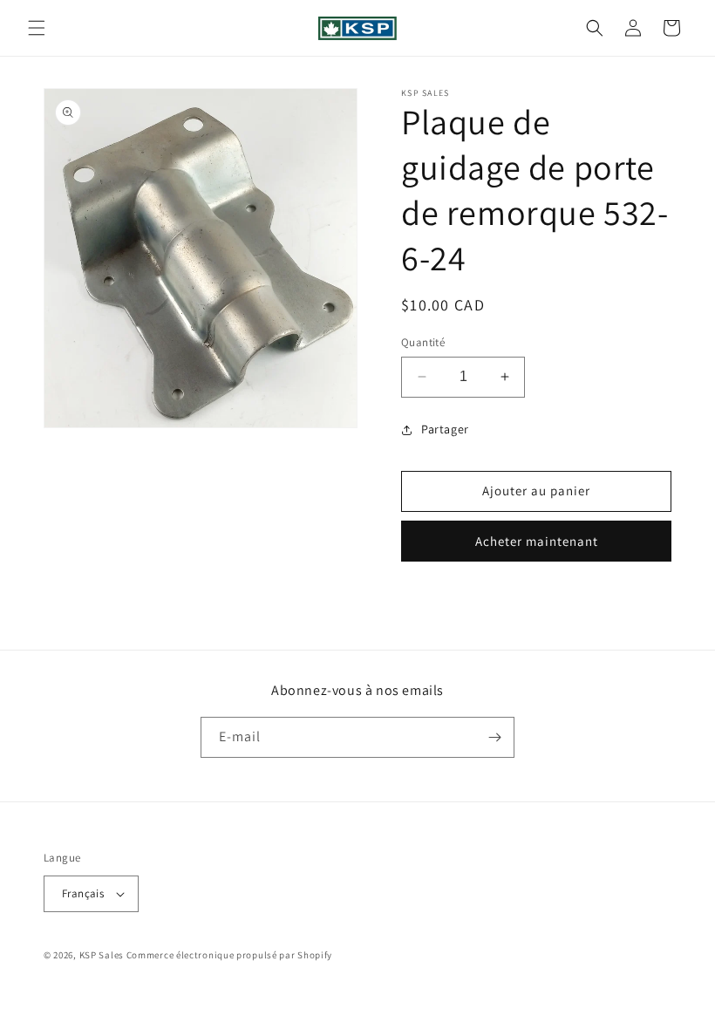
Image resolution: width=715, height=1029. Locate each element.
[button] (36, 28)
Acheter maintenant (536, 541)
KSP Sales (101, 955)
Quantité (423, 342)
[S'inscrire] (494, 737)
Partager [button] (445, 429)
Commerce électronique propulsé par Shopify (229, 955)
